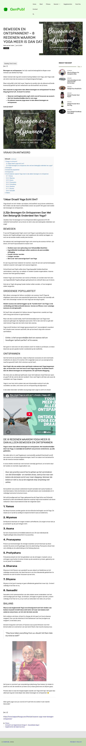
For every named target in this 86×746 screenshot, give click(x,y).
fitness (6, 48)
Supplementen (68, 4)
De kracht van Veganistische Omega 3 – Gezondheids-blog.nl (22, 725)
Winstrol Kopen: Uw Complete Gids (73, 73)
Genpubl (6, 741)
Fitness (48, 4)
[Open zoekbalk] (33, 14)
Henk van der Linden (8, 45)
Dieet (41, 4)
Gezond (56, 4)
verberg (13, 159)
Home (34, 4)
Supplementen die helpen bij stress (15, 727)
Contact (35, 9)
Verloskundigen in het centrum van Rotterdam (74, 81)
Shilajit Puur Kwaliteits (74, 88)
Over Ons (78, 4)
